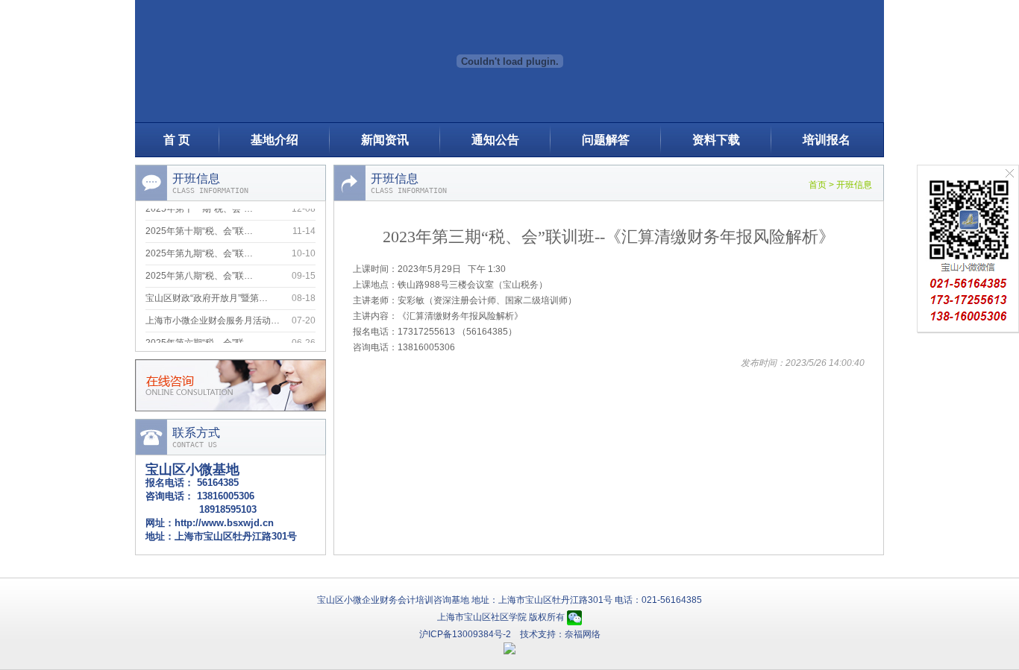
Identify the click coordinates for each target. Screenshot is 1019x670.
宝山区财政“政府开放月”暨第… (206, 295)
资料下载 (716, 139)
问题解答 (606, 139)
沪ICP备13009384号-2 (465, 634)
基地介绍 (274, 139)
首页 (818, 185)
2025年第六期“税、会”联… (199, 340)
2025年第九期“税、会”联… (199, 250)
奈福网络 (583, 634)
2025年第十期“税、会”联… (199, 228)
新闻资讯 (385, 139)
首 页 (176, 139)
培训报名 (826, 139)
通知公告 (495, 139)
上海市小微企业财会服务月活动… (212, 317)
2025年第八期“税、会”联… (199, 273)
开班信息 (854, 185)
